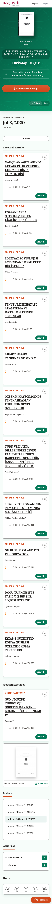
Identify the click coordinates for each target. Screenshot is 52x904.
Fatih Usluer (10, 560)
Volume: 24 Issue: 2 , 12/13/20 (21, 812)
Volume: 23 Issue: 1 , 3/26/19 (20, 833)
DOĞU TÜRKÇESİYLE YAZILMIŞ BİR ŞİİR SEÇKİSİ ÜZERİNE (19, 596)
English (35, 4)
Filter (27, 139)
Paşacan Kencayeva (13, 414)
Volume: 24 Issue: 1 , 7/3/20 (21, 819)
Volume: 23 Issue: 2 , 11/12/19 (21, 826)
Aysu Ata (8, 721)
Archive (7, 793)
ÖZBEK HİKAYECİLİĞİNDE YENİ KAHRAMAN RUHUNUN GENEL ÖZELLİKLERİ (23, 402)
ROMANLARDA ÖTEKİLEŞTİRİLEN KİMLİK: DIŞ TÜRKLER (21, 216)
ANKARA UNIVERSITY (32, 51)
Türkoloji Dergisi (26, 63)
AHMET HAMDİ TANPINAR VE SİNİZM (21, 356)
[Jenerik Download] (44, 865)
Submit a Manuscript (27, 88)
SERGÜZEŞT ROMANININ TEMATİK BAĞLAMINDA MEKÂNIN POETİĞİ (23, 508)
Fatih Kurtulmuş (11, 472)
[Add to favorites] (44, 157)
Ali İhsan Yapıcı (11, 656)
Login (45, 4)
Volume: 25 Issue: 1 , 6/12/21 (20, 805)
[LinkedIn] (35, 889)
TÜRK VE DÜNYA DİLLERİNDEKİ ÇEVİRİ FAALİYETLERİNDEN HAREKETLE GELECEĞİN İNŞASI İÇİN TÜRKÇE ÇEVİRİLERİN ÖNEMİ (22, 456)
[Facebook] (7, 889)
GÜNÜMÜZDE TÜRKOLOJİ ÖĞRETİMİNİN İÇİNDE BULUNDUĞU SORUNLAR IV (23, 707)
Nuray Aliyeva (11, 180)
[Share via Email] (44, 889)
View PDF (41, 196)
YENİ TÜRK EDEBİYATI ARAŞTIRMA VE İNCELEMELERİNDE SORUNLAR (21, 310)
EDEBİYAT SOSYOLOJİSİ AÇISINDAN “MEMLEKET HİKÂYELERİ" (23, 262)
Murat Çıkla (9, 364)
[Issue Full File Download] (44, 857)
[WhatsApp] (17, 889)
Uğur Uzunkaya (11, 606)
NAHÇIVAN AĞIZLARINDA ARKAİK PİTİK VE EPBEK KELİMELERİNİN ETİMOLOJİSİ (23, 168)
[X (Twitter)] (26, 889)
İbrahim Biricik (11, 226)
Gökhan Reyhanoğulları (15, 518)
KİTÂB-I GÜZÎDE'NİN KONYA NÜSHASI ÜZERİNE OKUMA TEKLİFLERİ (20, 644)
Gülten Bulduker (11, 272)
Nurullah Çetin (11, 322)
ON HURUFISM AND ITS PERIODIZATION (22, 552)
